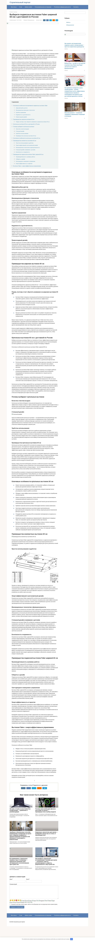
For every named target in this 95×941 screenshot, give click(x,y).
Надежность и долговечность (23, 114)
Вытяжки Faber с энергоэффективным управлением (27, 166)
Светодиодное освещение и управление (25, 161)
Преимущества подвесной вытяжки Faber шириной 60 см (28, 154)
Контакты (76, 7)
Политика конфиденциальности (62, 7)
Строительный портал (20, 2)
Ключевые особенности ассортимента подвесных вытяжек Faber (30, 105)
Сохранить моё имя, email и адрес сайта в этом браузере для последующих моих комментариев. (34, 904)
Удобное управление (21, 112)
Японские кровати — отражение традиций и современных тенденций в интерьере (75, 114)
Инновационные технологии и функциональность (28, 147)
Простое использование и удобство (24, 143)
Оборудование (31, 20)
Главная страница (13, 11)
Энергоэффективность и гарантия (24, 163)
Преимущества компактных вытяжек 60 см (24, 140)
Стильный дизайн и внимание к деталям (25, 149)
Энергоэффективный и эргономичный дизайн (27, 145)
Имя (11, 879)
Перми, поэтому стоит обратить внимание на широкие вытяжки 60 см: (33, 121)
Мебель (68, 22)
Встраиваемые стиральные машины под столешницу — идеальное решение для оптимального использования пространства (19, 861)
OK (71, 939)
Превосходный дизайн (21, 117)
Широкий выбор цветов (21, 108)
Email (28, 879)
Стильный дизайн (20, 131)
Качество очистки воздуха (22, 129)
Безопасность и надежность (23, 152)
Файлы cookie (28, 7)
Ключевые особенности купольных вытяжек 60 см (26, 138)
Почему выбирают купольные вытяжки (23, 126)
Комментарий (13, 884)
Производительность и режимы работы (25, 156)
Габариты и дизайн (20, 159)
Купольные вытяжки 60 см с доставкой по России (26, 124)
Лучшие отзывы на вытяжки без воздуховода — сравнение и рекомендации (20, 810)
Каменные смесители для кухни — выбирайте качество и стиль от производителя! (46, 833)
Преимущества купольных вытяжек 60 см (26, 135)
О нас (20, 7)
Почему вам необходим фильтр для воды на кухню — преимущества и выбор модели (45, 810)
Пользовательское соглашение (43, 7)
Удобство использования (22, 133)
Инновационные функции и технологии (25, 110)
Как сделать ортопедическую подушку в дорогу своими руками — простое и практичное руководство (74, 45)
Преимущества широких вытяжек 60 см (23, 119)
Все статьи (13, 7)
